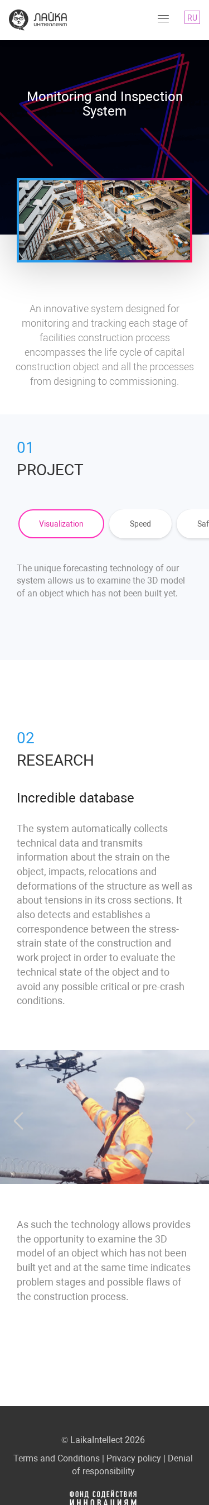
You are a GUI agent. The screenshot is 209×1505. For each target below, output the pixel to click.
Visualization (61, 523)
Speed (140, 523)
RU (192, 17)
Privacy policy (133, 1458)
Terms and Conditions (56, 1458)
